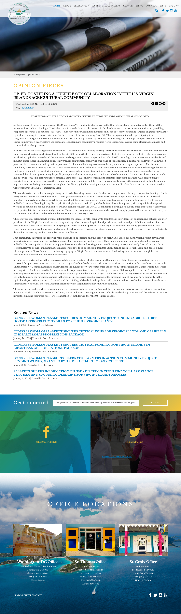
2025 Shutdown (169, 6)
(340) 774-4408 (94, 577)
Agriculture (27, 107)
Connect (151, 6)
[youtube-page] (175, 11)
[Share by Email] (163, 104)
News (139, 6)
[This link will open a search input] (156, 11)
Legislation (82, 6)
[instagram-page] (171, 11)
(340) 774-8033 (93, 580)
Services (128, 6)
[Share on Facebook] (152, 104)
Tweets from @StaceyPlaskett (117, 456)
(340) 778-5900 (147, 573)
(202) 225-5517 (40, 577)
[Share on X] (156, 104)
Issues (96, 6)
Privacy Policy (21, 595)
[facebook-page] (163, 11)
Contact (37, 595)
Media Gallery (111, 6)
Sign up (155, 402)
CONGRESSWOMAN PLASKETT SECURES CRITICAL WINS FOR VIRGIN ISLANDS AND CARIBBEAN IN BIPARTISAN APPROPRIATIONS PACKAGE (89, 333)
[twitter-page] (167, 11)
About (67, 6)
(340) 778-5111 (145, 577)
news (22, 74)
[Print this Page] (160, 104)
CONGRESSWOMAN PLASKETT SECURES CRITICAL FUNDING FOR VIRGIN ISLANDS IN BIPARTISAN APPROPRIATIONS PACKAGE (81, 346)
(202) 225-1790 (41, 573)
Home (57, 6)
